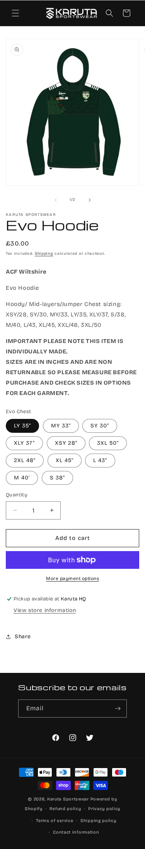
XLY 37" (24, 443)
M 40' (22, 477)
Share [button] (23, 636)
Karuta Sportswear (68, 799)
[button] (15, 13)
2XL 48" (25, 460)
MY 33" (61, 425)
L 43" (100, 460)
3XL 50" (108, 443)
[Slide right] (89, 200)
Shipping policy (98, 820)
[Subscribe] (117, 708)
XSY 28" (66, 443)
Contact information (76, 832)
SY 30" (99, 425)
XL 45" (64, 460)
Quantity (16, 495)
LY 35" (22, 425)
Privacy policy (104, 808)
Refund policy (65, 808)
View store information (45, 610)
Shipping (44, 253)
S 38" (57, 477)
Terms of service (54, 820)
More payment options (72, 578)
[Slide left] (55, 200)
